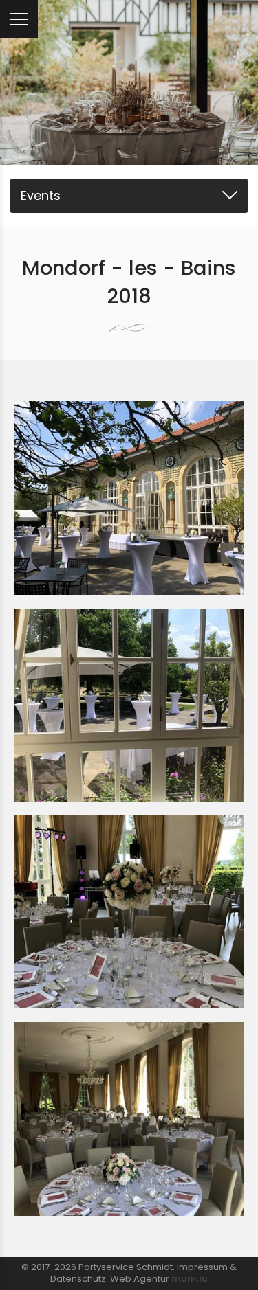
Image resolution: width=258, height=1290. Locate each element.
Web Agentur (139, 1278)
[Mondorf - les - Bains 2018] (129, 497)
